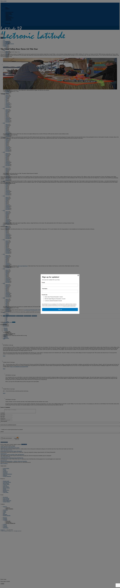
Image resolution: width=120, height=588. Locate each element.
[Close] (78, 275)
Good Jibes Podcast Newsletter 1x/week (54, 297)
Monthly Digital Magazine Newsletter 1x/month (55, 298)
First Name (44, 288)
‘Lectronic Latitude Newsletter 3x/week (53, 300)
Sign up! (60, 309)
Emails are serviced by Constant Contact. (69, 305)
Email (43, 282)
